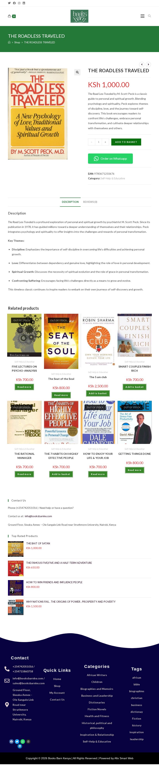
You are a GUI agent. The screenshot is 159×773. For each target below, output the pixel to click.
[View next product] (148, 64)
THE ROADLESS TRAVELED (39, 42)
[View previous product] (141, 64)
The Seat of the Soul (61, 378)
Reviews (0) (90, 201)
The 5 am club (98, 377)
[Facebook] (14, 3)
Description (70, 201)
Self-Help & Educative (113, 178)
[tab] (70, 202)
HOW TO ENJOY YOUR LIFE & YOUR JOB (98, 455)
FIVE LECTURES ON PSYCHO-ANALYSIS (24, 368)
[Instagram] (19, 3)
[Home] (9, 42)
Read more (24, 386)
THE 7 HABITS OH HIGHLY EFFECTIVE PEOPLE (61, 455)
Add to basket (126, 141)
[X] (10, 3)
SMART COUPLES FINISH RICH (134, 368)
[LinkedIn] (24, 3)
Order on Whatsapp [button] (114, 158)
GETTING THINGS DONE (134, 453)
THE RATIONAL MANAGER (24, 455)
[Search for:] (148, 16)
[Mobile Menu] (143, 16)
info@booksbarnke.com (38, 516)
